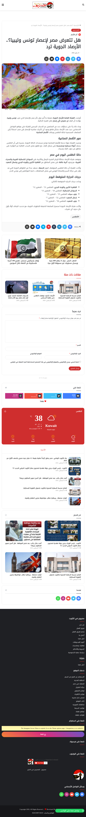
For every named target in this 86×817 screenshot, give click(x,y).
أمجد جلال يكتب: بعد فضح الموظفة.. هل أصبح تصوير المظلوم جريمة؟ (43, 478)
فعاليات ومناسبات (78, 645)
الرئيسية (77, 25)
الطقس (75, 216)
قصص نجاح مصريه (78, 697)
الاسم (78, 345)
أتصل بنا (81, 635)
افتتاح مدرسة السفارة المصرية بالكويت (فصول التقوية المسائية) (69, 296)
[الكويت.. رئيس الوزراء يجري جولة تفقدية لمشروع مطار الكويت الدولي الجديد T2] (75, 471)
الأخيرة (43, 449)
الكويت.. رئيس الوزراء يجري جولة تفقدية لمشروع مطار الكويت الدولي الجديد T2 (40, 468)
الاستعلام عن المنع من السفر (74, 676)
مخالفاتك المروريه (78, 704)
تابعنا (42, 734)
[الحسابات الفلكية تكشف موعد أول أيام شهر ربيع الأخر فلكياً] (16, 287)
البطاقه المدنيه (79, 680)
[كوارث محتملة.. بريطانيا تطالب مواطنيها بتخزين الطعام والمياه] (75, 501)
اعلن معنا (81, 638)
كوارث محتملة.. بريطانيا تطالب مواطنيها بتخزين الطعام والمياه (46, 498)
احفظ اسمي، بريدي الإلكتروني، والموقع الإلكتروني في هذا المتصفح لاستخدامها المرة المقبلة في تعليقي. (44, 362)
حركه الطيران (80, 687)
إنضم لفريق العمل (78, 631)
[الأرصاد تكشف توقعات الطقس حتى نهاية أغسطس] (42, 287)
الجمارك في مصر (78, 683)
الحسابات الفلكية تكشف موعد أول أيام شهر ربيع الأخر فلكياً (18, 296)
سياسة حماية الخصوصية (76, 652)
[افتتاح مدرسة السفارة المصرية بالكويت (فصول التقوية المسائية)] (69, 287)
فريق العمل (80, 628)
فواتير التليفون (79, 690)
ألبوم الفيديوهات (78, 642)
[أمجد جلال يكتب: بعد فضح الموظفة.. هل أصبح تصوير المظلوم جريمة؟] (75, 481)
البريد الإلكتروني (75, 353)
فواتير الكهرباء (79, 694)
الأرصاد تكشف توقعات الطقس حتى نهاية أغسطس (44, 296)
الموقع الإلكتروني (36, 353)
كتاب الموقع (80, 701)
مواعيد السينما (79, 708)
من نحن (81, 624)
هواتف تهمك (79, 715)
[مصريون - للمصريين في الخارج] (43, 5)
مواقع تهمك (80, 711)
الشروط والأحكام (78, 649)
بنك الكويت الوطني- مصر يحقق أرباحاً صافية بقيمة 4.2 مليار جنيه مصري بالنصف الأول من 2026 (36, 459)
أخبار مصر (70, 25)
